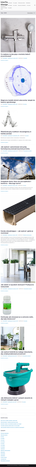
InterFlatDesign (15, 465)
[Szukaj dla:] (18, 414)
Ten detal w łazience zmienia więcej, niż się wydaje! (10, 425)
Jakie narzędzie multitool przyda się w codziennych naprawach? (12, 427)
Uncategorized (3, 459)
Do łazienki (10, 2)
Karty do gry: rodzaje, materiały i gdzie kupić (9, 420)
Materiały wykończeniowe (5, 450)
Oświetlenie (28, 2)
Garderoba (3, 448)
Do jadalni (10, 7)
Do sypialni (10, 5)
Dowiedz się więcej (4, 60)
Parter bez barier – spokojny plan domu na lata (9, 422)
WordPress (27, 465)
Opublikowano (13, 58)
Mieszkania (3, 452)
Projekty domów (4, 457)
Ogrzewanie (3, 453)
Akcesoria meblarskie (22, 5)
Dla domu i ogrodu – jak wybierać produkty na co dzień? (11, 423)
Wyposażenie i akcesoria (28, 150)
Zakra (23, 465)
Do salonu (28, 5)
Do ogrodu (15, 2)
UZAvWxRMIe (5, 58)
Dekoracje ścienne (21, 2)
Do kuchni (15, 5)
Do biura (24, 185)
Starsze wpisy (3, 408)
